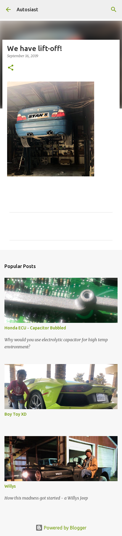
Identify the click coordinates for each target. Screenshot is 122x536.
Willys (10, 486)
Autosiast (27, 9)
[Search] (113, 9)
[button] (10, 68)
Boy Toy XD (15, 414)
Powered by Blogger (64, 527)
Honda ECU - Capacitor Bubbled (35, 328)
